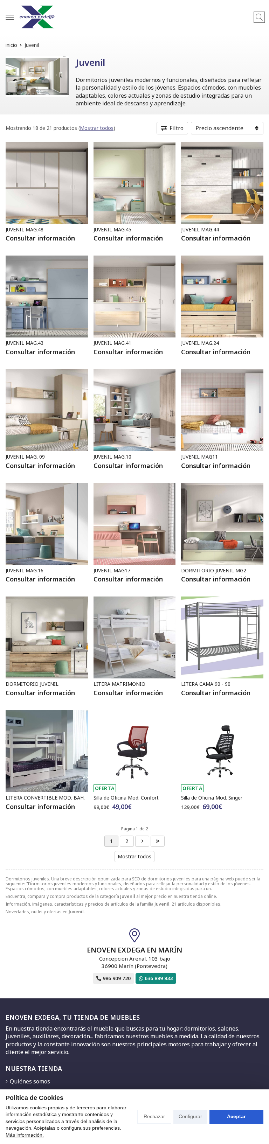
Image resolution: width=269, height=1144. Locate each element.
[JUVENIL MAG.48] (47, 183)
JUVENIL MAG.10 (112, 456)
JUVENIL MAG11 (199, 456)
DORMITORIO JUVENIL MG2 (213, 570)
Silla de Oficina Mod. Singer (211, 797)
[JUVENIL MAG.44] (222, 183)
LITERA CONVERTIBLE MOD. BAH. (45, 797)
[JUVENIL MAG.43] (47, 297)
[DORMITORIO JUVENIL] (47, 638)
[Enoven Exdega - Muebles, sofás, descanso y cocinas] (37, 17)
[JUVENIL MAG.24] (222, 297)
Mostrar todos (96, 128)
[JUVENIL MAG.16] (47, 524)
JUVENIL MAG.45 (112, 229)
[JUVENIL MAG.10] (135, 410)
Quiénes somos (30, 1081)
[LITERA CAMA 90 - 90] (222, 638)
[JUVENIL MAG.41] (135, 297)
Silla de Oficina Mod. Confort (126, 797)
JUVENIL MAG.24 (200, 343)
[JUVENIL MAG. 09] (47, 410)
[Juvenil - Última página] (142, 841)
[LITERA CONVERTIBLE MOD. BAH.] (47, 751)
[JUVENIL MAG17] (135, 524)
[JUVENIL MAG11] (222, 410)
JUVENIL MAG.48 (24, 229)
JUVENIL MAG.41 (112, 343)
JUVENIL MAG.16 (24, 570)
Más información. (25, 1135)
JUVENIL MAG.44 (200, 229)
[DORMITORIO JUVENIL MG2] (222, 524)
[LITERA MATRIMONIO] (135, 638)
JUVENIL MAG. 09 (25, 456)
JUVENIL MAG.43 (24, 343)
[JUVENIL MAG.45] (135, 183)
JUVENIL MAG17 (112, 570)
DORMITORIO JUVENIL (32, 684)
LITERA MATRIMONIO (119, 684)
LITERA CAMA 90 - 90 (205, 684)
